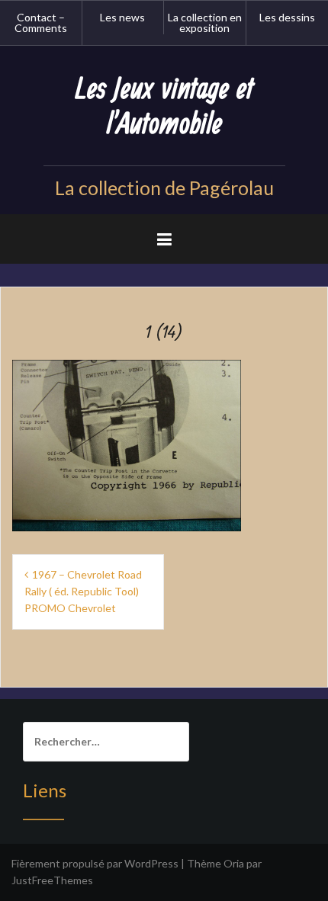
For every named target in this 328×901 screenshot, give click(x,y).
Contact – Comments (40, 22)
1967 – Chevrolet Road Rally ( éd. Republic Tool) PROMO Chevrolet (83, 591)
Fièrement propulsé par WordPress (94, 863)
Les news (122, 17)
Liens (44, 790)
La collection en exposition (205, 22)
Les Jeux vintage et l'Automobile (164, 107)
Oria (233, 863)
